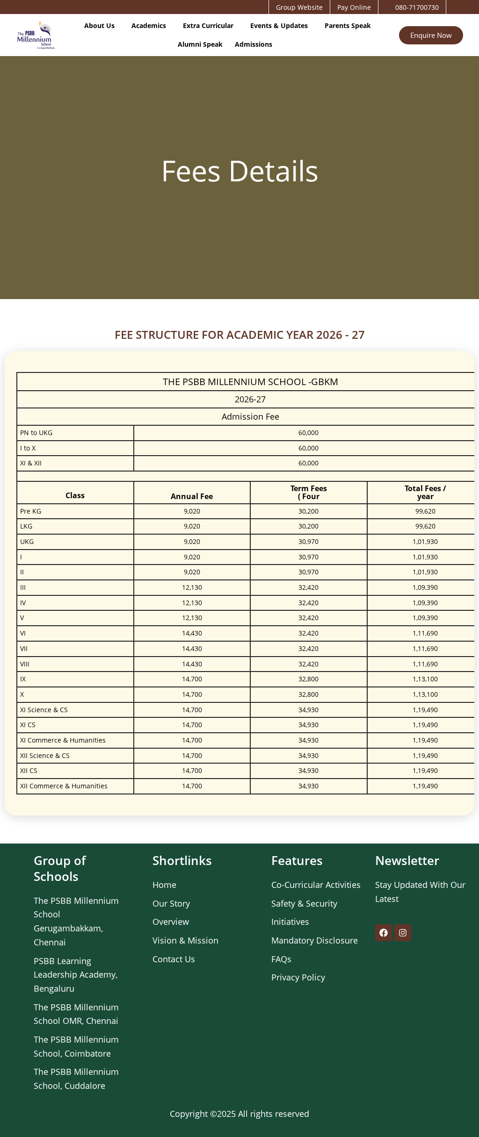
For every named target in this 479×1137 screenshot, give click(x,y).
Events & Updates (279, 25)
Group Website (299, 7)
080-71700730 (417, 7)
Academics (148, 25)
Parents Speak (348, 25)
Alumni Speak (200, 44)
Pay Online (354, 7)
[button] (101, 25)
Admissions (253, 44)
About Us (99, 25)
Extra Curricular (208, 25)
